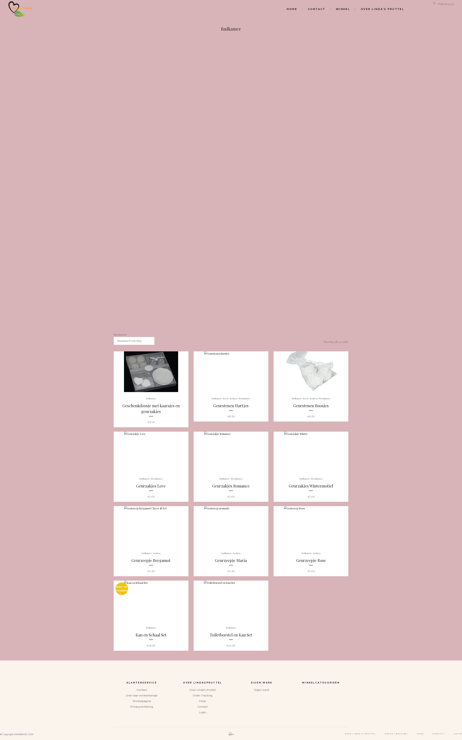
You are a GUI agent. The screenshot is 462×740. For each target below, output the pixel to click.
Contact (142, 690)
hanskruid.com (23, 734)
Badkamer (151, 398)
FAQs (202, 701)
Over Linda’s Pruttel (202, 690)
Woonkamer (244, 398)
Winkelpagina (142, 701)
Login (202, 712)
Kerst (225, 398)
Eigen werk (261, 690)
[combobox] (134, 341)
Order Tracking (202, 695)
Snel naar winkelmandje (142, 695)
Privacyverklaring (141, 706)
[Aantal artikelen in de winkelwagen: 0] (434, 3)
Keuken (233, 398)
